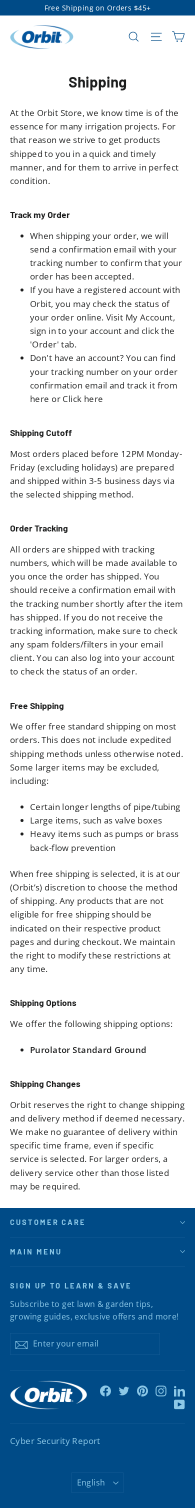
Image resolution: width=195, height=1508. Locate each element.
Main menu (36, 1251)
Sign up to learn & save (71, 1285)
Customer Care (48, 1222)
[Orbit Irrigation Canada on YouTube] (179, 1403)
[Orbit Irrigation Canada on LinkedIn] (179, 1390)
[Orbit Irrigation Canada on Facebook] (105, 1390)
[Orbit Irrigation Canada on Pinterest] (142, 1390)
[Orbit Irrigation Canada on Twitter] (124, 1390)
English (91, 1482)
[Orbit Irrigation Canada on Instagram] (161, 1390)
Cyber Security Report (55, 1440)
